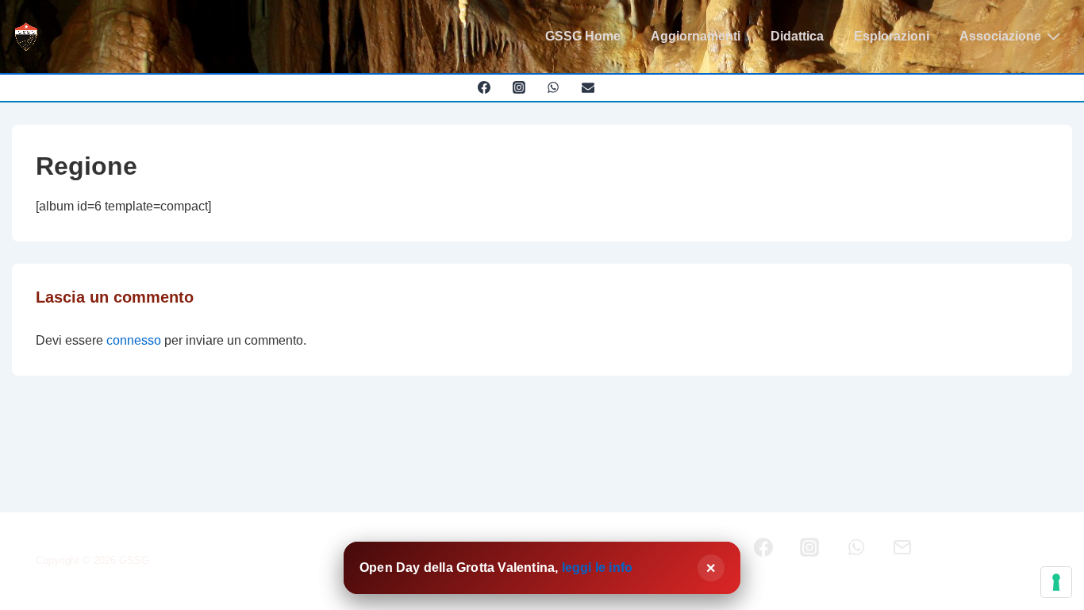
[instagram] (518, 87)
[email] (588, 87)
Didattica (797, 36)
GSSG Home (583, 36)
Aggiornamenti (695, 36)
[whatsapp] (553, 87)
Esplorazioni (891, 36)
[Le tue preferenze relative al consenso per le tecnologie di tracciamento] (1056, 582)
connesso (133, 340)
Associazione (1000, 36)
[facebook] (483, 87)
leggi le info (597, 567)
